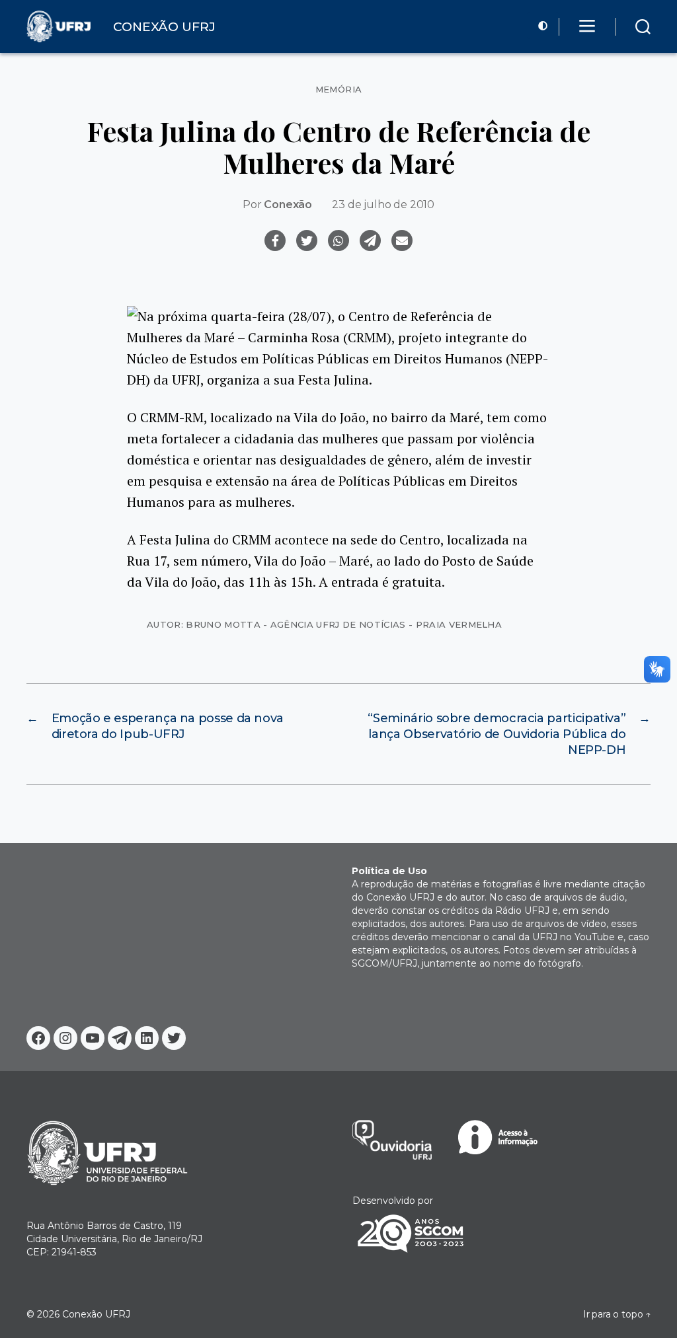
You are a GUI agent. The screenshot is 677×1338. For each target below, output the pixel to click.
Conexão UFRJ (96, 1314)
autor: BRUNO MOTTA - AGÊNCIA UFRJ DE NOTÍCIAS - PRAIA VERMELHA (324, 624)
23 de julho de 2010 (383, 204)
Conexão (288, 204)
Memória (338, 89)
